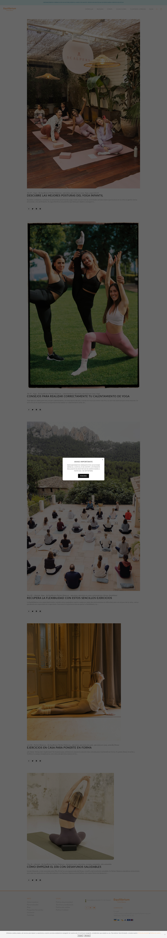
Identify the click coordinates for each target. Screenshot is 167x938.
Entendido (83, 476)
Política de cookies (155, 933)
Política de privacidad (143, 933)
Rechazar (87, 935)
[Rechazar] (165, 934)
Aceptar (80, 935)
